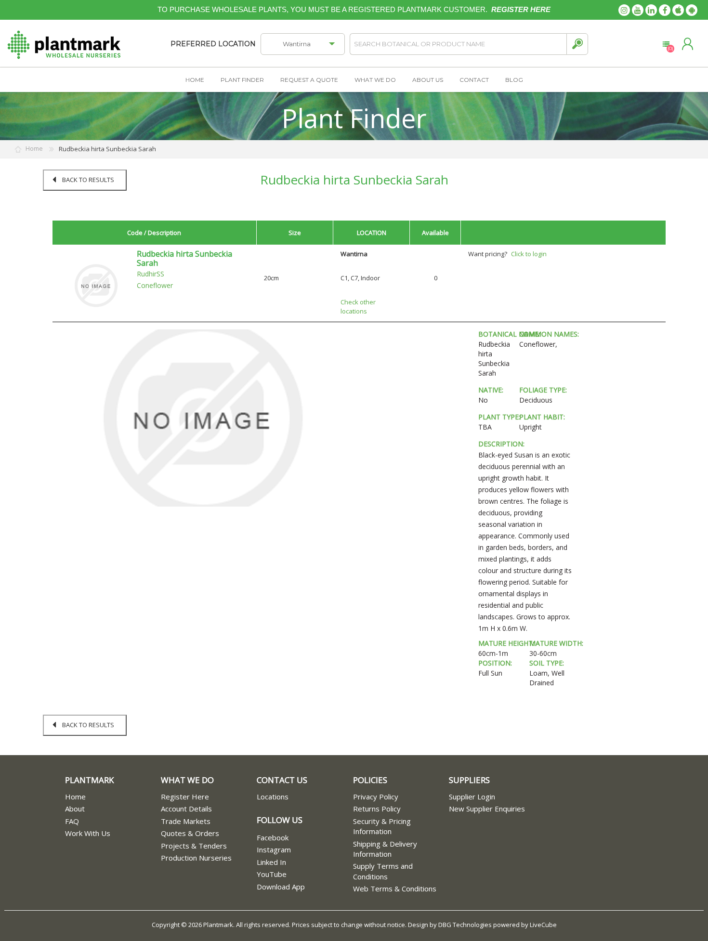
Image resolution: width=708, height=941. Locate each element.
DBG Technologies (465, 924)
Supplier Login (472, 796)
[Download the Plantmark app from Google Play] (691, 10)
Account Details (186, 808)
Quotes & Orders (190, 833)
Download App (281, 886)
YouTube (272, 874)
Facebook (272, 837)
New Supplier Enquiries (487, 808)
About (75, 808)
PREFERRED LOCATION (213, 43)
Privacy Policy (375, 796)
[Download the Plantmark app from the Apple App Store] (678, 10)
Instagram (274, 849)
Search (577, 44)
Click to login (529, 253)
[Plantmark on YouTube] (637, 10)
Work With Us (87, 833)
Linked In (271, 862)
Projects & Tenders (194, 845)
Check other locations (358, 306)
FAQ (72, 821)
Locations (272, 796)
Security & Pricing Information (382, 826)
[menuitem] (113, 797)
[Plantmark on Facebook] (664, 10)
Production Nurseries (196, 858)
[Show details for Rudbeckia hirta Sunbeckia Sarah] (96, 285)
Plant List (666, 44)
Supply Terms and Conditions (383, 871)
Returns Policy (377, 808)
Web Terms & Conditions (394, 888)
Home (75, 796)
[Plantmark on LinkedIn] (651, 10)
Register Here (185, 796)
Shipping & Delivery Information (385, 849)
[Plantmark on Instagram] (624, 10)
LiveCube (543, 924)
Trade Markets (185, 821)
